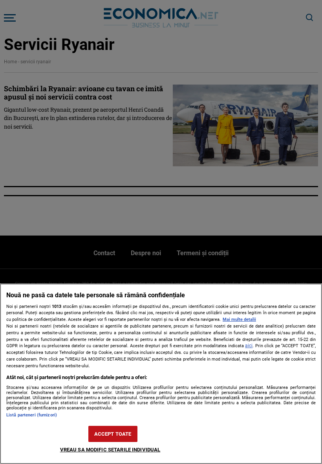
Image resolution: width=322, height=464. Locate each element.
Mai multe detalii (239, 319)
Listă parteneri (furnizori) (31, 415)
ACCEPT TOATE (113, 434)
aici (248, 345)
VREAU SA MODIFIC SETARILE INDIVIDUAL (110, 450)
